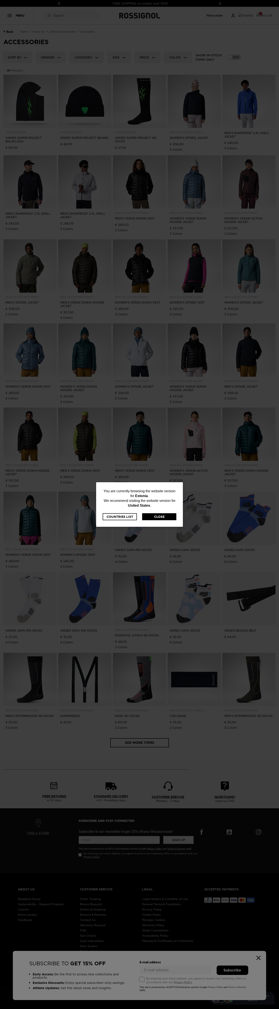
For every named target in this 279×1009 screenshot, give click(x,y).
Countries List (120, 517)
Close (159, 517)
